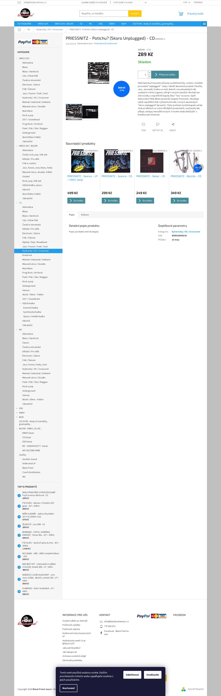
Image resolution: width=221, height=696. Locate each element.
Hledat (135, 13)
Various (26, 290)
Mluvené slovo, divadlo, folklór (37, 172)
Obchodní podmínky (72, 660)
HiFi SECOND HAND (31, 450)
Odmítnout (132, 675)
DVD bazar (27, 441)
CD (20, 203)
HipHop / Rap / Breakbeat (34, 242)
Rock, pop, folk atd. (32, 181)
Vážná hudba (28, 303)
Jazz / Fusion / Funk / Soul (35, 93)
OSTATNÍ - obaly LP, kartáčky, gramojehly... (33, 423)
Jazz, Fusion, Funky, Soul (34, 364)
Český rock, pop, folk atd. (35, 154)
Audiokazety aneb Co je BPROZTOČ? (74, 642)
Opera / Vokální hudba (34, 316)
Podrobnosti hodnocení (105, 43)
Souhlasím (152, 675)
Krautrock (27, 255)
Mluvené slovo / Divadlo (33, 106)
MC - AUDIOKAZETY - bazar (35, 446)
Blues (25, 67)
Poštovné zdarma (71, 629)
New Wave (27, 111)
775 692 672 (109, 626)
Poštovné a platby (123, 2)
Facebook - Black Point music (116, 633)
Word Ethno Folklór (31, 137)
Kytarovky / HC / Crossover (35, 97)
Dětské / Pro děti (30, 159)
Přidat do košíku (167, 74)
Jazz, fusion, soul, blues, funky (37, 167)
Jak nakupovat (69, 652)
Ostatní (26, 176)
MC (20, 329)
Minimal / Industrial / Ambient (36, 102)
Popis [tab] (72, 214)
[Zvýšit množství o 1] (149, 73)
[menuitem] (24, 23)
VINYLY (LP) (24, 58)
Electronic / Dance (31, 84)
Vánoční (26, 189)
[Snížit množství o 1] (149, 76)
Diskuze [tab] (85, 214)
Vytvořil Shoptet (196, 689)
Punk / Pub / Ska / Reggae (35, 128)
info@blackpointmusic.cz (116, 621)
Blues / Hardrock (30, 71)
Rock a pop (27, 115)
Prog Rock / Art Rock (32, 124)
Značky (22, 455)
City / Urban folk (30, 76)
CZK (185, 2)
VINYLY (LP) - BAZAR (28, 146)
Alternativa (27, 62)
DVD (21, 408)
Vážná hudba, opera (32, 185)
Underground (28, 132)
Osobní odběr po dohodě (94, 2)
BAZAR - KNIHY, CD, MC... (30, 428)
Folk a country (29, 163)
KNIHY (22, 412)
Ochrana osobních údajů (74, 656)
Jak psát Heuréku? (71, 648)
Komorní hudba (30, 307)
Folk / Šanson (28, 89)
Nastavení (68, 688)
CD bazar (26, 437)
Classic (25, 342)
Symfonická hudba (32, 312)
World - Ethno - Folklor (33, 294)
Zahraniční (27, 141)
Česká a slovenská (31, 80)
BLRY (21, 417)
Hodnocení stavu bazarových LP (76, 635)
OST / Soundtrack (31, 119)
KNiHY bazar (28, 433)
